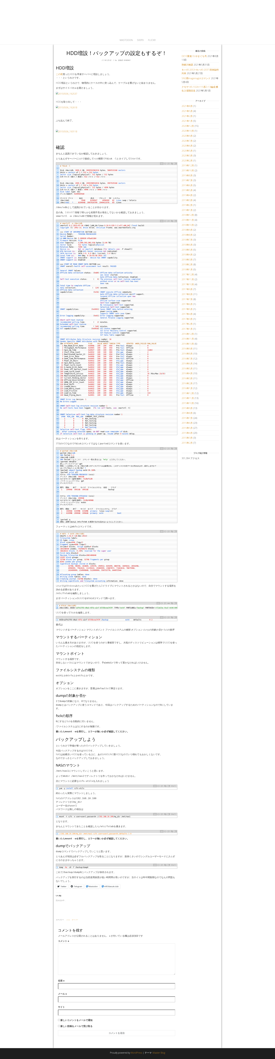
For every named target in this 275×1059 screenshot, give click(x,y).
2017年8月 (187, 294)
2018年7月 (187, 239)
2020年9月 (187, 135)
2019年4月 (187, 195)
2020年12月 (188, 126)
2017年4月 (187, 314)
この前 (59, 74)
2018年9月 (187, 229)
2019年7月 (187, 180)
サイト (61, 1006)
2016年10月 (188, 343)
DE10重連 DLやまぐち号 (194, 56)
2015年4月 (187, 432)
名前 (61, 980)
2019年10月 (188, 170)
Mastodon (126, 40)
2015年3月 (187, 437)
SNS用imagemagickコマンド (196, 78)
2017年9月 (187, 289)
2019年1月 (187, 210)
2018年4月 (187, 254)
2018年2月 (187, 264)
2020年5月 (187, 150)
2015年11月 (188, 398)
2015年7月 (187, 418)
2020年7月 (187, 140)
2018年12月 (188, 215)
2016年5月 (187, 368)
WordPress (136, 1052)
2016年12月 (188, 333)
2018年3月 (187, 259)
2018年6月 (187, 244)
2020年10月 (188, 130)
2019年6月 (187, 185)
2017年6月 (187, 304)
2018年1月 (187, 269)
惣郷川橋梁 (187, 64)
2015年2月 (187, 442)
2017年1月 (187, 328)
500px (140, 40)
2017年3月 (187, 319)
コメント (63, 941)
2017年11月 (188, 279)
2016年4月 (187, 373)
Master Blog (159, 1052)
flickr (152, 40)
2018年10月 (188, 225)
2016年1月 (187, 388)
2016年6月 (187, 363)
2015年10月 (188, 403)
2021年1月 (187, 121)
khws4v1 (127, 60)
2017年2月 (187, 323)
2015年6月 (187, 422)
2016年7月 (187, 358)
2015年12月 (188, 393)
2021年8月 (187, 106)
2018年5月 (187, 249)
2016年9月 (187, 348)
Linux (68, 920)
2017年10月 (188, 284)
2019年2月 (187, 205)
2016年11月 (188, 338)
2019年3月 (187, 200)
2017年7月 (187, 299)
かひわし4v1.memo (138, 18)
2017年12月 (188, 274)
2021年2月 (187, 116)
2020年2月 (187, 160)
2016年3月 (187, 378)
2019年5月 (187, 190)
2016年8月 (187, 353)
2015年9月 (187, 408)
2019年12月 (188, 165)
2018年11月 (188, 220)
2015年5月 (187, 427)
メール (62, 993)
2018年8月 (187, 234)
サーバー (75, 920)
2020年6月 (187, 145)
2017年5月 (187, 309)
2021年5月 (187, 111)
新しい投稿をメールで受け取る (76, 1026)
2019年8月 (187, 175)
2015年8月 (187, 413)
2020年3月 (187, 155)
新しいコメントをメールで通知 (76, 1020)
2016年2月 (187, 383)
